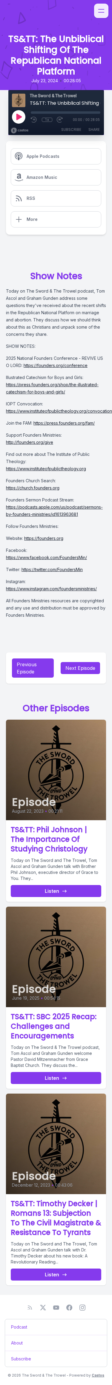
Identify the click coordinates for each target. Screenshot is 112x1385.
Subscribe (71, 129)
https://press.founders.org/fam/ (64, 423)
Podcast (19, 1326)
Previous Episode (27, 668)
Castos (98, 1375)
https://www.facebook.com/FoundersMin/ (46, 557)
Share (94, 129)
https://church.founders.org (32, 487)
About (17, 1342)
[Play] (18, 116)
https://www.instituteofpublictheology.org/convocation (59, 411)
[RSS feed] (29, 1307)
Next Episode (80, 668)
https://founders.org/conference (56, 365)
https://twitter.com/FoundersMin (52, 569)
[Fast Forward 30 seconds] (60, 119)
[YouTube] (56, 1307)
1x (47, 120)
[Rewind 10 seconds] (34, 119)
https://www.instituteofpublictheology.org (46, 468)
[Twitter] (43, 1307)
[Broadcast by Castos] (19, 131)
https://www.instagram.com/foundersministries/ (51, 588)
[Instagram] (82, 1307)
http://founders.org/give (29, 442)
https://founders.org (43, 538)
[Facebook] (69, 1307)
